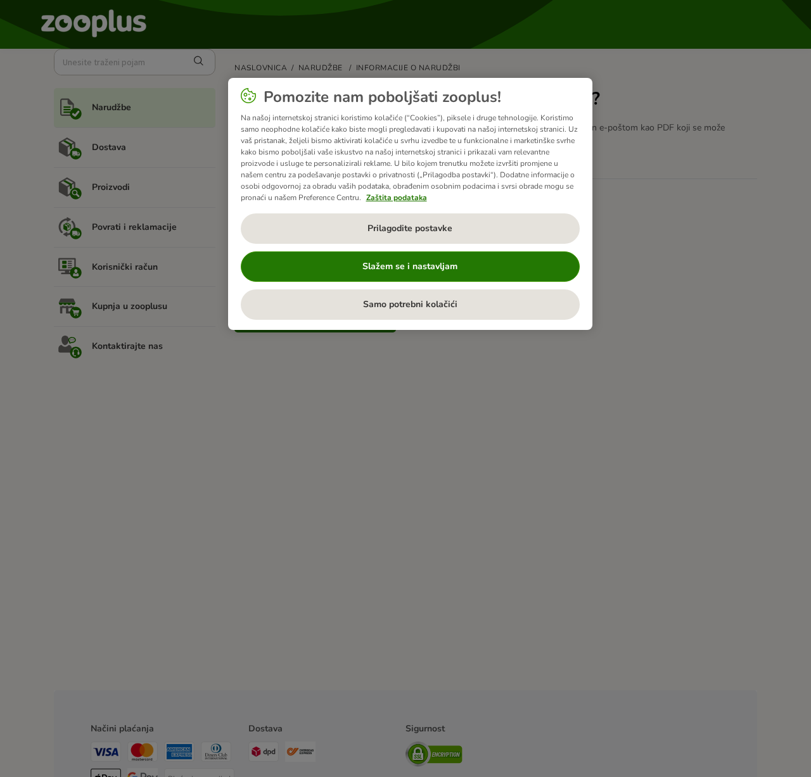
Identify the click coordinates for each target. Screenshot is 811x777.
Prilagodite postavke (409, 228)
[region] (410, 204)
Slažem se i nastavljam (409, 266)
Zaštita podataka (396, 198)
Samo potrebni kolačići (410, 304)
